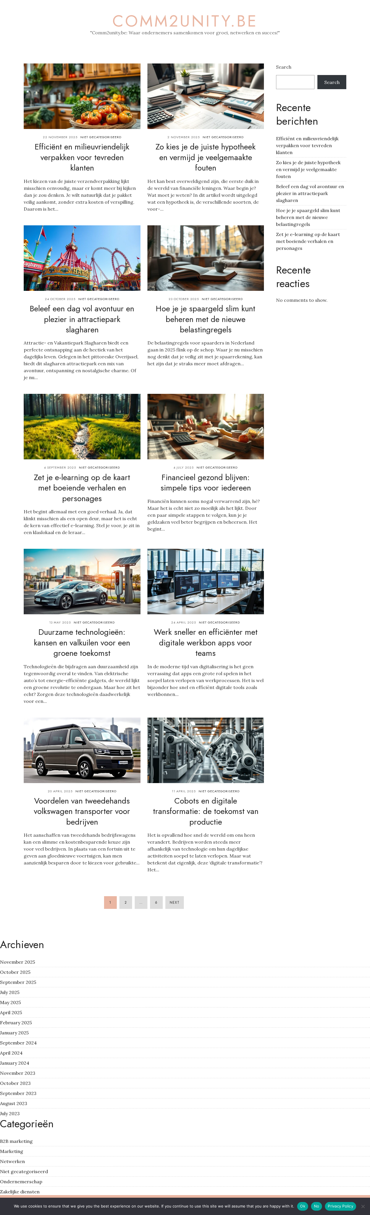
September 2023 (18, 1093)
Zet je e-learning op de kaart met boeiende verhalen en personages (82, 487)
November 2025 (17, 962)
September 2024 (18, 1043)
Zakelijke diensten (20, 1192)
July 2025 (9, 992)
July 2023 (10, 1113)
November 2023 (17, 1073)
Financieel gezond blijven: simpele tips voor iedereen (205, 482)
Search (283, 67)
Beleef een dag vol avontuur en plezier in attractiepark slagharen (82, 319)
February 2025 (16, 1022)
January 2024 (14, 1063)
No (316, 1206)
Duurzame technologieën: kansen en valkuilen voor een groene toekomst (82, 642)
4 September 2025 (60, 467)
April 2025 (11, 1012)
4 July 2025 (183, 467)
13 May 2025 (60, 622)
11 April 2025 (184, 791)
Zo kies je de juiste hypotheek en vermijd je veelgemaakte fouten (206, 157)
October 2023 (15, 1083)
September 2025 (18, 982)
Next (175, 902)
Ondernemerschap (21, 1181)
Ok (302, 1206)
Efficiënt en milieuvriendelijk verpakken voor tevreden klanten (82, 157)
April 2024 (11, 1053)
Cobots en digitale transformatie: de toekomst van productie (205, 811)
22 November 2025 (60, 137)
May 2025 (10, 1002)
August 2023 (13, 1103)
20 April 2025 (60, 791)
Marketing (11, 1151)
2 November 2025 (183, 137)
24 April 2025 (183, 622)
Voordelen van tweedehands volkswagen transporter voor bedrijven (82, 811)
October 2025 (15, 972)
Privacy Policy (340, 1206)
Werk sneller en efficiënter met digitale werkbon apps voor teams (206, 642)
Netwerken (12, 1161)
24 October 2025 (60, 299)
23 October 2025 (184, 299)
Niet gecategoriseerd (100, 137)
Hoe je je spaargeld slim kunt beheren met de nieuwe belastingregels (205, 319)
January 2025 (14, 1033)
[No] (363, 1206)
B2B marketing (16, 1141)
